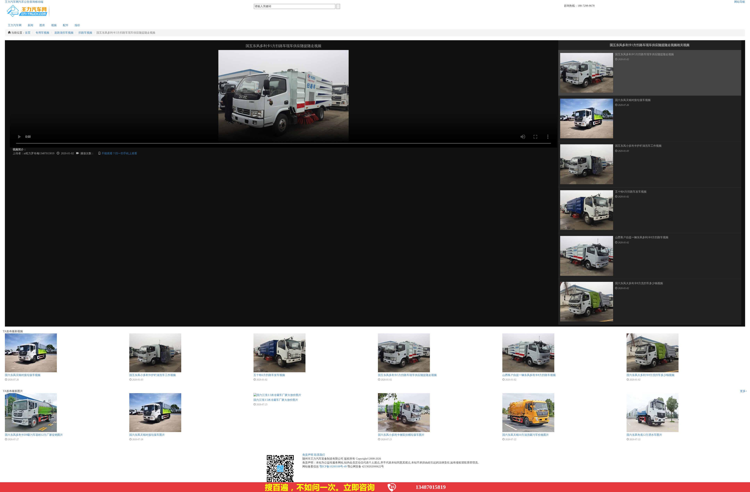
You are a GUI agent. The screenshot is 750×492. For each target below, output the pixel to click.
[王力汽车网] (28, 10)
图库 (42, 25)
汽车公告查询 (27, 1)
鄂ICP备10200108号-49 (333, 466)
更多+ (743, 391)
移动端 (39, 1)
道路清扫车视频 (63, 32)
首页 (27, 32)
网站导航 (739, 1)
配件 (65, 25)
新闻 (30, 25)
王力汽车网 (12, 1)
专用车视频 (42, 32)
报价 (77, 25)
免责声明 (307, 454)
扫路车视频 (85, 32)
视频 (54, 25)
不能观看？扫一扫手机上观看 (119, 153)
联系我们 (319, 454)
